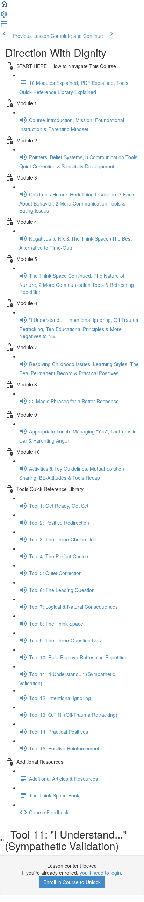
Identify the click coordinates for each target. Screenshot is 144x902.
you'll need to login (100, 872)
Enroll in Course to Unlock (72, 882)
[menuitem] (4, 16)
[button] (4, 6)
